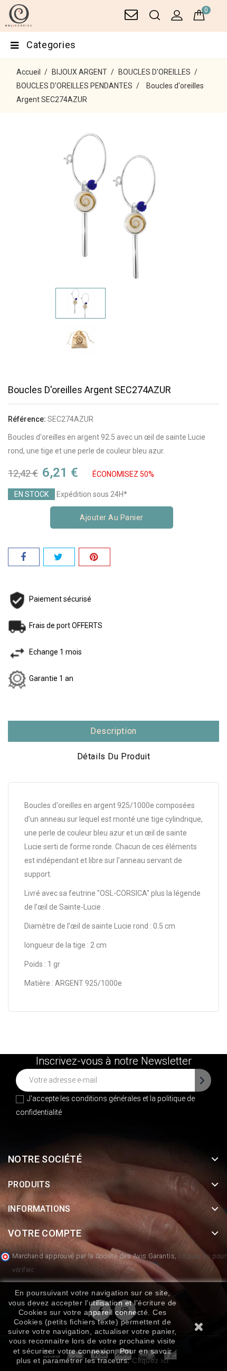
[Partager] (23, 557)
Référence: (27, 419)
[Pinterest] (94, 557)
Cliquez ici (150, 1360)
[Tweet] (59, 557)
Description (113, 731)
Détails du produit (113, 756)
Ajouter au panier (112, 517)
